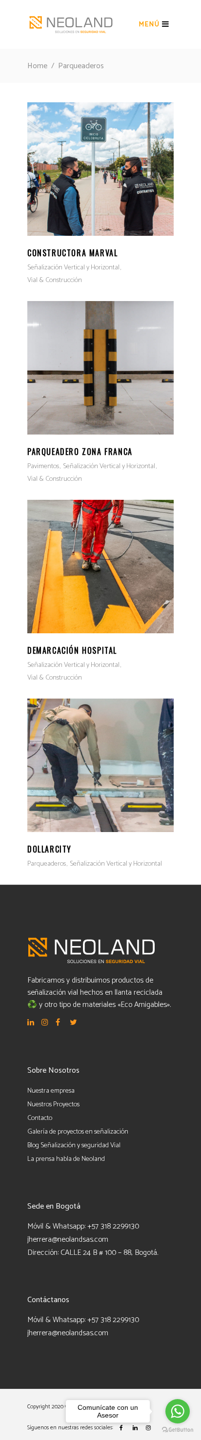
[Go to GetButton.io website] (177, 1430)
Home (37, 66)
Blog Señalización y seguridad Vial (74, 1145)
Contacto (39, 1118)
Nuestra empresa (51, 1091)
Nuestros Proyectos (53, 1104)
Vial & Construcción (54, 280)
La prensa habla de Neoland (66, 1159)
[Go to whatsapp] (177, 1411)
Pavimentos (43, 466)
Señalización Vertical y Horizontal (73, 267)
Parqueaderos (46, 864)
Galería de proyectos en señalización (77, 1131)
